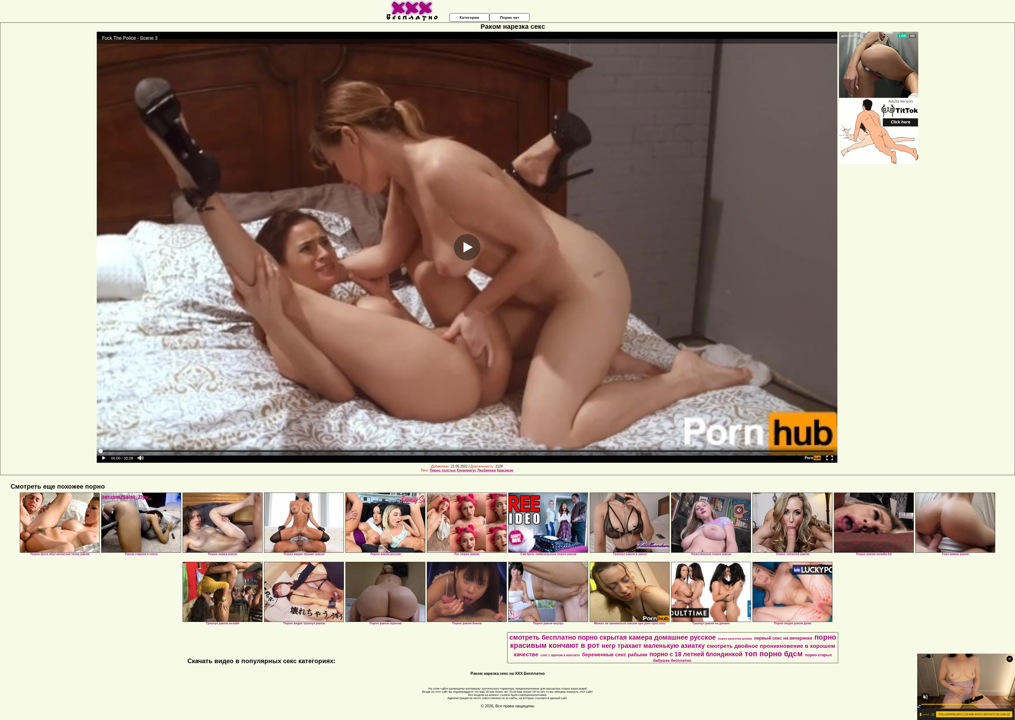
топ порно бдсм (774, 654)
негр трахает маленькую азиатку (653, 645)
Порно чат (509, 17)
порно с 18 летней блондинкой (695, 654)
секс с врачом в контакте (560, 655)
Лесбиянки (486, 470)
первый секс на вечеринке (783, 638)
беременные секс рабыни (614, 654)
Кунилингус (466, 470)
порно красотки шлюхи (735, 638)
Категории (469, 17)
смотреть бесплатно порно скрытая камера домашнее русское (612, 637)
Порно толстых (443, 470)
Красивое (505, 470)
